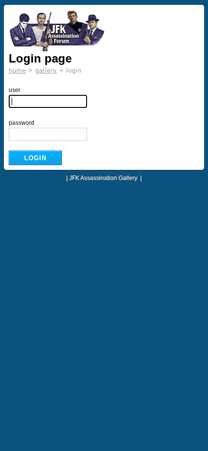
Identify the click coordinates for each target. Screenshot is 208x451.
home (17, 70)
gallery (46, 70)
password (21, 123)
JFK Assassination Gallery (103, 178)
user (14, 90)
